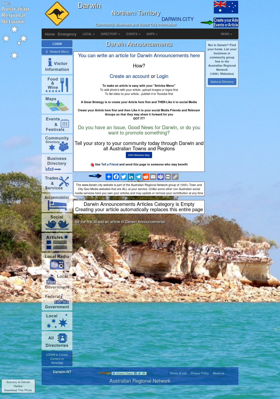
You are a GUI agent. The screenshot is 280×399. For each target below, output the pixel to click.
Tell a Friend (109, 164)
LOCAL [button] (88, 34)
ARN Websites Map (139, 155)
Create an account (129, 75)
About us (218, 373)
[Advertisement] (139, 259)
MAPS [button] (151, 34)
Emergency (67, 33)
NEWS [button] (225, 34)
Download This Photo (18, 390)
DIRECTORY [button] (109, 34)
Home (50, 33)
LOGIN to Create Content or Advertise (57, 358)
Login (162, 75)
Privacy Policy (200, 373)
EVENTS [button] (132, 34)
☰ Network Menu (57, 51)
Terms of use (178, 373)
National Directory (222, 82)
